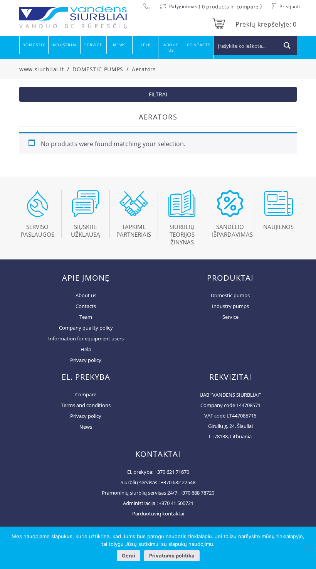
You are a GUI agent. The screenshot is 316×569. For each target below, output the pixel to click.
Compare (85, 394)
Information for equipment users (86, 338)
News (119, 44)
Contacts (198, 44)
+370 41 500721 (176, 503)
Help (145, 44)
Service (93, 44)
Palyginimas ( (185, 6)
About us (170, 47)
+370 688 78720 (197, 492)
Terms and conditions (86, 405)
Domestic (33, 44)
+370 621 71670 (172, 471)
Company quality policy (86, 327)
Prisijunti (289, 6)
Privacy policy (85, 360)
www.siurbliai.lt (41, 69)
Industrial (64, 44)
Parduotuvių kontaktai (158, 513)
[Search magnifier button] (287, 45)
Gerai (128, 555)
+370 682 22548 (178, 482)
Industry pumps (230, 306)
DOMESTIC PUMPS (97, 69)
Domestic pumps (230, 295)
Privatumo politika (172, 555)
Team (85, 316)
